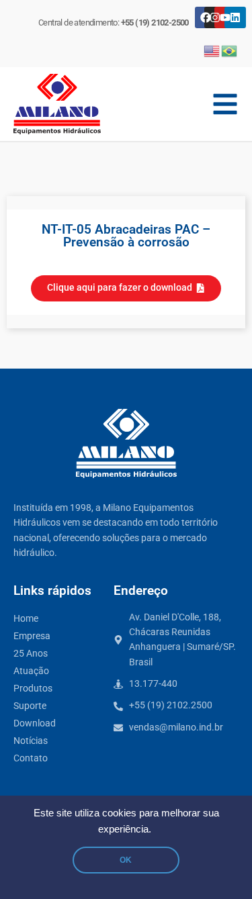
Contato (30, 758)
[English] (212, 50)
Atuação (31, 671)
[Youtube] (225, 17)
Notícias (30, 741)
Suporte (29, 706)
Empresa (31, 636)
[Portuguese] (230, 50)
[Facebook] (205, 17)
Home (25, 618)
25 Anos (30, 653)
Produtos (32, 688)
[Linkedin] (235, 17)
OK (126, 860)
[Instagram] (215, 17)
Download (34, 723)
